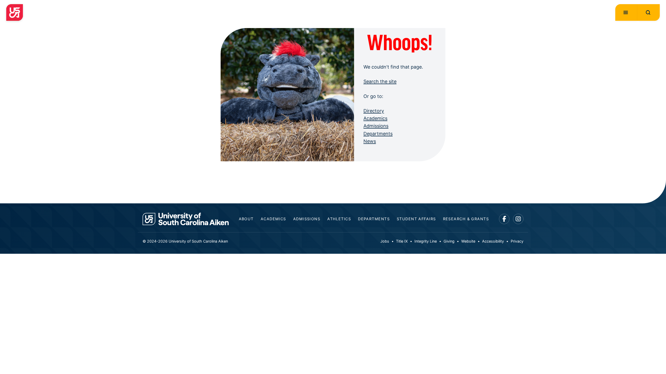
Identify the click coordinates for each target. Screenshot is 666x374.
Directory (373, 110)
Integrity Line (425, 241)
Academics (375, 118)
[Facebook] (504, 219)
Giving (449, 241)
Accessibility (493, 241)
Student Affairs (416, 219)
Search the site (379, 81)
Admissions (375, 126)
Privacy (517, 241)
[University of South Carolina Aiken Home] (14, 12)
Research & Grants (466, 219)
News (369, 141)
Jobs (384, 241)
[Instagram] (518, 219)
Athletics (339, 219)
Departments (378, 133)
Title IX (402, 241)
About (246, 219)
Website (468, 241)
